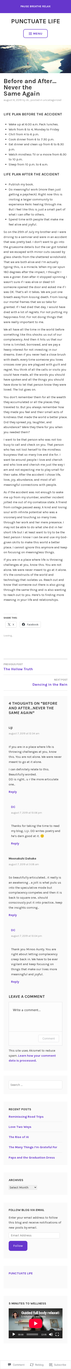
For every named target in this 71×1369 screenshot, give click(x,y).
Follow (18, 1246)
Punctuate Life (35, 21)
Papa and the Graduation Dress (32, 1157)
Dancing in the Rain (49, 682)
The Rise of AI (19, 1137)
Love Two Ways (20, 1127)
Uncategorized (52, 100)
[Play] (14, 1334)
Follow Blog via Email (26, 1210)
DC (27, 100)
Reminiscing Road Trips (26, 1116)
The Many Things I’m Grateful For (33, 1147)
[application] (36, 1323)
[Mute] (51, 1334)
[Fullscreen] (57, 1334)
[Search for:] (36, 1085)
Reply (13, 792)
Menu (37, 33)
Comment (48, 1038)
